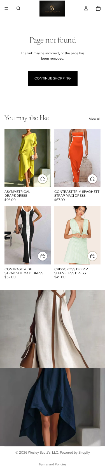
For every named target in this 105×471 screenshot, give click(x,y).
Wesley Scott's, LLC (43, 452)
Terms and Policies (52, 464)
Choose (47, 178)
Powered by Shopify (75, 452)
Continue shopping (52, 78)
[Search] (18, 8)
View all (95, 119)
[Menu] (6, 8)
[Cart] (98, 8)
